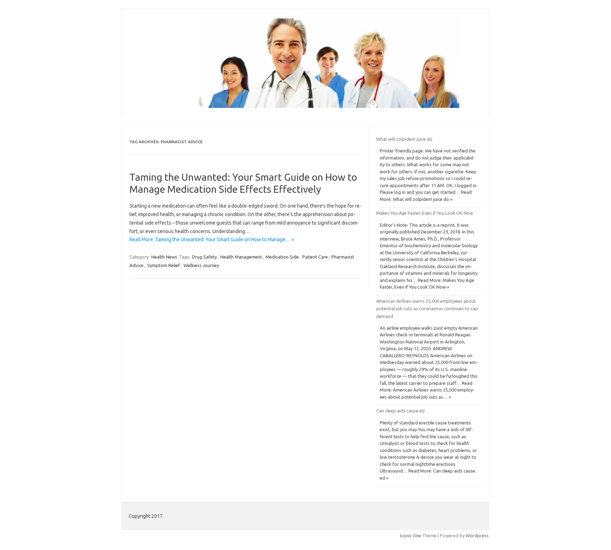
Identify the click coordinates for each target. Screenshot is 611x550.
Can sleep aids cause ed (400, 410)
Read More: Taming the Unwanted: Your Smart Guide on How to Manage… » (211, 239)
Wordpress (477, 535)
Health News (164, 256)
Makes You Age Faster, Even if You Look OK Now (424, 212)
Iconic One (410, 535)
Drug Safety (204, 256)
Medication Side (282, 256)
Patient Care (315, 256)
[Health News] (293, 106)
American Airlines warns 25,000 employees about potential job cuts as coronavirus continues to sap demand (427, 309)
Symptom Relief (163, 265)
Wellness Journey (201, 265)
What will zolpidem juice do (404, 139)
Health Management (241, 256)
